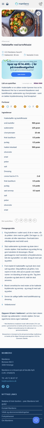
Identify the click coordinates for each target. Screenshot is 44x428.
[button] (3, 4)
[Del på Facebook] (17, 220)
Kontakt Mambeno (9, 408)
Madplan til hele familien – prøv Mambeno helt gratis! (20, 402)
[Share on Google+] (35, 220)
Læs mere (21, 74)
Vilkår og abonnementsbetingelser (15, 412)
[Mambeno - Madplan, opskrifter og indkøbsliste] (22, 4)
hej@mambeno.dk (9, 381)
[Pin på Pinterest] (30, 220)
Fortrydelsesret (8, 416)
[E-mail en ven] (26, 220)
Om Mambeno (7, 420)
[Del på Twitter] (21, 220)
